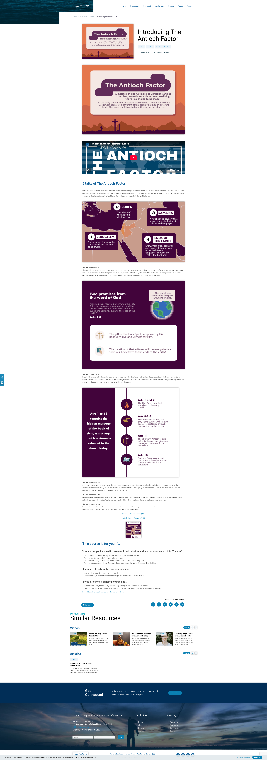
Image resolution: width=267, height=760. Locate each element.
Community (147, 6)
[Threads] (182, 604)
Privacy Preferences (243, 757)
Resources (134, 6)
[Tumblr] (171, 604)
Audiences (160, 6)
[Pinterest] (165, 604)
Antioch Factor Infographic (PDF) (133, 514)
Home (124, 6)
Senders (167, 47)
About (180, 6)
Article (91, 17)
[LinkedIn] (176, 604)
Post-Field (150, 47)
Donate (189, 6)
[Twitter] (159, 604)
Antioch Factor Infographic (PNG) (133, 518)
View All (186, 627)
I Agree (257, 757)
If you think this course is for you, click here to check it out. (103, 592)
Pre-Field (159, 47)
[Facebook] (153, 604)
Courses (171, 6)
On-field (141, 47)
